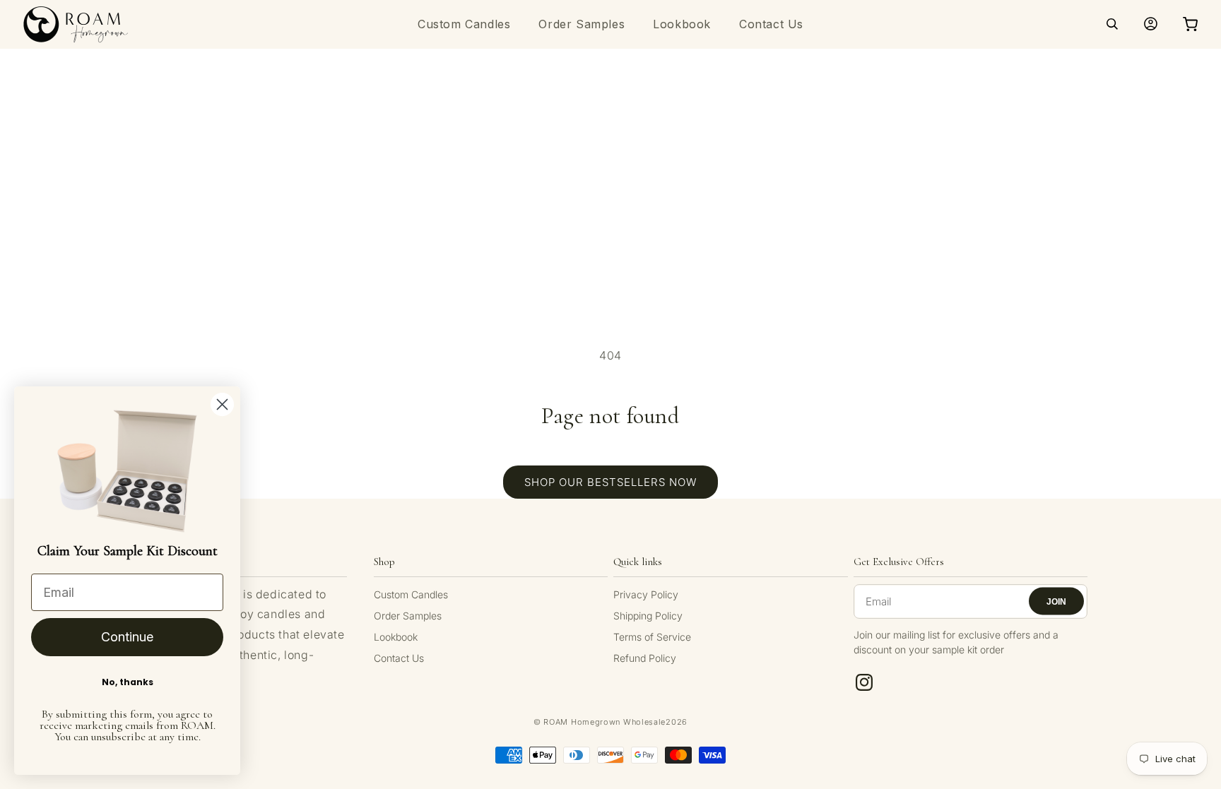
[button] (1112, 24)
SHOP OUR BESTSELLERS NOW (610, 482)
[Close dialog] (222, 404)
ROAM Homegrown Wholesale (604, 722)
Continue (127, 636)
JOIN (1056, 601)
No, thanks (127, 682)
